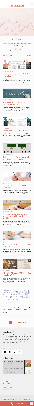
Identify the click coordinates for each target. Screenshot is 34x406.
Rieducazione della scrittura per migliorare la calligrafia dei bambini (15, 216)
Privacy (19, 399)
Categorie (5, 55)
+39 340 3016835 (7, 386)
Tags (11, 55)
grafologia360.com (7, 389)
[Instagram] (10, 352)
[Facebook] (5, 352)
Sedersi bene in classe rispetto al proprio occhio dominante (16, 158)
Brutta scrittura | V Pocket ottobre (16, 130)
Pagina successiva (22, 322)
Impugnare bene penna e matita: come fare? (16, 186)
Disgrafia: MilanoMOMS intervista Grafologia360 (17, 274)
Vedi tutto (29, 55)
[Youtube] (20, 352)
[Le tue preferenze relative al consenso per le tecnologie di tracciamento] (31, 403)
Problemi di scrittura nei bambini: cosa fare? (16, 245)
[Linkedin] (15, 352)
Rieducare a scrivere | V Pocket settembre (15, 75)
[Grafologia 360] (17, 5)
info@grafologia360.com (9, 387)
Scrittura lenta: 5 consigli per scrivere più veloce (14, 103)
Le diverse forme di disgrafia (14, 304)
